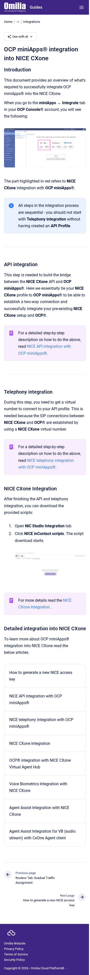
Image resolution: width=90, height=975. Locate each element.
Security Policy (14, 960)
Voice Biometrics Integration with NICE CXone (38, 787)
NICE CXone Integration (29, 743)
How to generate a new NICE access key (40, 676)
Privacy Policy (14, 949)
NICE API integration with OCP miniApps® (35, 699)
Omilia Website (15, 943)
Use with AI (20, 36)
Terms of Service (16, 954)
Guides (36, 7)
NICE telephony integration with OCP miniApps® (41, 723)
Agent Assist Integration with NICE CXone (39, 811)
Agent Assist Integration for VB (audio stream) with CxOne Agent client (42, 834)
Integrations (31, 22)
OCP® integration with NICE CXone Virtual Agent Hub (40, 763)
